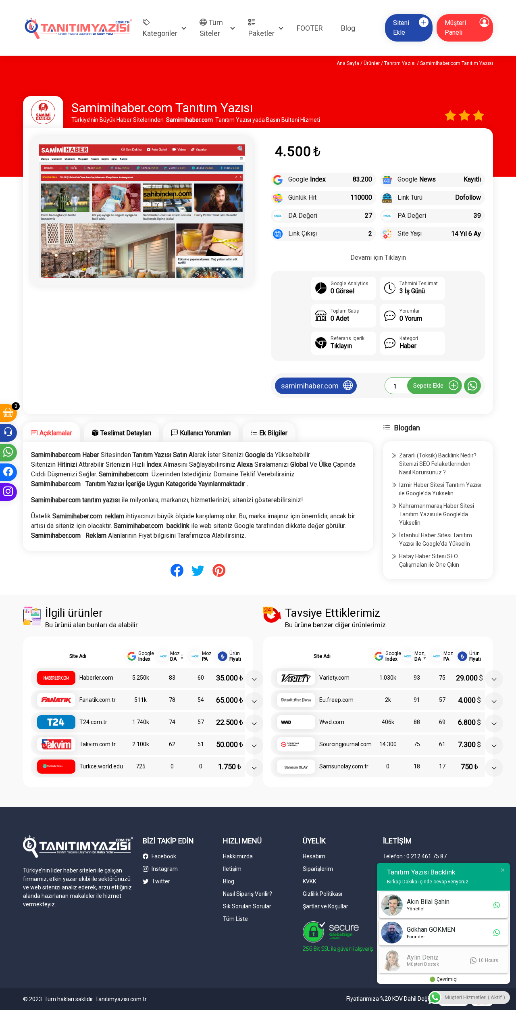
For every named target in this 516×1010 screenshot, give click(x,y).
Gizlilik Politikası (322, 894)
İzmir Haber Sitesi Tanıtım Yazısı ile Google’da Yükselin (440, 489)
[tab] (51, 432)
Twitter (160, 881)
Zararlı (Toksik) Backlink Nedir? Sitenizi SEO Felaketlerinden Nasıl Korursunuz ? (437, 464)
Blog (348, 28)
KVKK (309, 881)
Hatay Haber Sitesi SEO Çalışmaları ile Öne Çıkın (429, 560)
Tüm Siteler (211, 28)
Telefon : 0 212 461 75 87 (415, 856)
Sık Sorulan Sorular (247, 906)
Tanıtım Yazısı (400, 63)
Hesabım (314, 856)
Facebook (163, 856)
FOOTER (310, 28)
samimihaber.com (310, 386)
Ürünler (372, 63)
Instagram (164, 869)
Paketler (261, 33)
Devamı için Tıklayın (378, 257)
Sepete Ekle (428, 385)
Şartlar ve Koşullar (325, 906)
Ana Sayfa (348, 63)
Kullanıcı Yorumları (205, 433)
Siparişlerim (318, 869)
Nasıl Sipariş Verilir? (247, 894)
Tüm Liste (235, 919)
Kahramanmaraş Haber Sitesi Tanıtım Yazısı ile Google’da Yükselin (436, 514)
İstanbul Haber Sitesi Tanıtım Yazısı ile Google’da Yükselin (435, 539)
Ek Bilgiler (273, 433)
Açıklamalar (56, 433)
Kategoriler (160, 33)
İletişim (232, 869)
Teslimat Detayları (125, 433)
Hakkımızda (238, 856)
